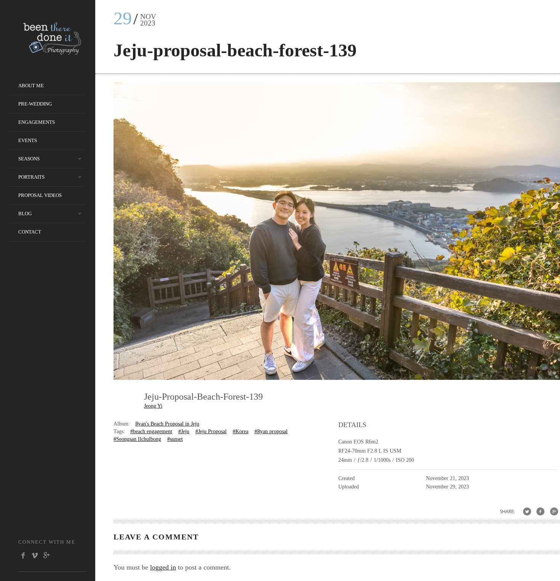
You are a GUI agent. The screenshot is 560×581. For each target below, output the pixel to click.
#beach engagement (151, 431)
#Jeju (183, 431)
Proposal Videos (40, 195)
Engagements (36, 122)
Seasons (29, 159)
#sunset (175, 439)
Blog (25, 213)
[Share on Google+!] (554, 511)
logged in (163, 567)
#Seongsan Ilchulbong (137, 439)
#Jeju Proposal (211, 431)
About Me (31, 85)
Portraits (31, 177)
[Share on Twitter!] (527, 511)
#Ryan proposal (271, 431)
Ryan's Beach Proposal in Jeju (167, 424)
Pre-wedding (35, 104)
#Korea (240, 431)
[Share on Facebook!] (540, 511)
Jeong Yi (153, 406)
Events (27, 140)
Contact (29, 232)
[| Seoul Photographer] (52, 52)
